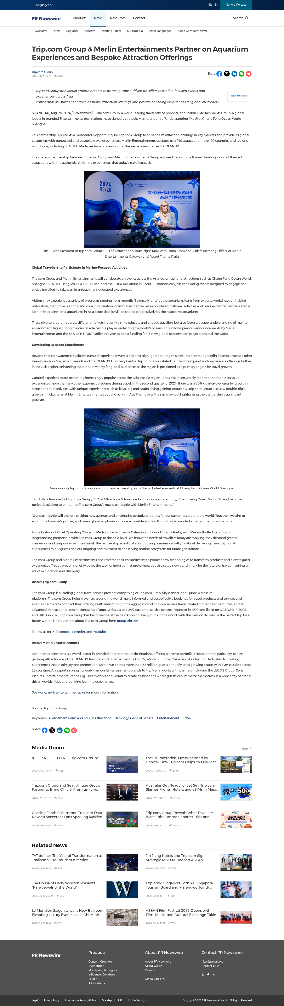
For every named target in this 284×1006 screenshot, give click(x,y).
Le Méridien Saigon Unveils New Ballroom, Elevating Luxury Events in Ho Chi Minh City (68, 913)
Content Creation (100, 961)
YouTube (99, 632)
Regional (72, 31)
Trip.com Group (42, 72)
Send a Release (236, 4)
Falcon (92, 979)
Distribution (96, 966)
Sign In (213, 4)
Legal (35, 1000)
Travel (187, 718)
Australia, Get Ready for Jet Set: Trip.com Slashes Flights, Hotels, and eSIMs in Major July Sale (181, 788)
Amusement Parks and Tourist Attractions (79, 718)
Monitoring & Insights (102, 970)
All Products (96, 983)
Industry (89, 31)
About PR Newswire (164, 952)
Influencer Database (101, 974)
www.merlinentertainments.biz (61, 692)
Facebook (63, 632)
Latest (56, 31)
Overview (41, 31)
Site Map (107, 1000)
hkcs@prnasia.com (214, 961)
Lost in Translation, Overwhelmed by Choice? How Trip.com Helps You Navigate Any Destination (182, 760)
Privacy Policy (51, 1000)
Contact (139, 18)
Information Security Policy (80, 1000)
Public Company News (192, 31)
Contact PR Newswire (222, 952)
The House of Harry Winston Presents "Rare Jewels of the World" (63, 885)
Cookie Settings (137, 1000)
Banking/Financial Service (134, 718)
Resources (117, 18)
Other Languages (160, 31)
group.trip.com (128, 621)
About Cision (153, 966)
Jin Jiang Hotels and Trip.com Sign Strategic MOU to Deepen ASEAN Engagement (175, 858)
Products (79, 18)
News (98, 18)
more (245, 748)
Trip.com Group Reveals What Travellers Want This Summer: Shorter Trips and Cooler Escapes (179, 815)
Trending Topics (110, 31)
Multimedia (135, 31)
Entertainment (168, 718)
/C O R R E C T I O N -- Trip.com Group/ (65, 758)
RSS (120, 1000)
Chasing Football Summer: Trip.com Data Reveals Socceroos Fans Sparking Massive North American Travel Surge (67, 815)
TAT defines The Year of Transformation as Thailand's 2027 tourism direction (67, 858)
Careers (150, 970)
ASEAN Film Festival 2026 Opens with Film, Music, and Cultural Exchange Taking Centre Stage (182, 913)
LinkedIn (78, 632)
